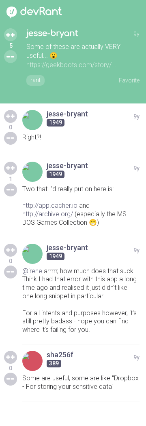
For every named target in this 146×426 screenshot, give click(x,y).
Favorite (129, 80)
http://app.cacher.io (49, 205)
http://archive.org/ (47, 214)
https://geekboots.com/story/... (71, 65)
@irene (32, 271)
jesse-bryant (52, 33)
